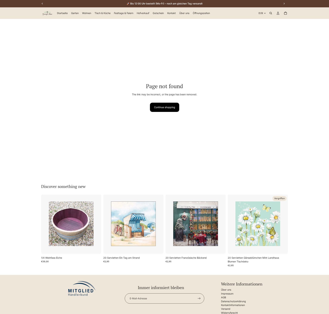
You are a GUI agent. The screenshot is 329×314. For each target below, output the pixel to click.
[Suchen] (271, 13)
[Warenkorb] (285, 13)
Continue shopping (164, 107)
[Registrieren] (199, 298)
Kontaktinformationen (233, 305)
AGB (223, 297)
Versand (225, 308)
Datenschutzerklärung (233, 301)
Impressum (227, 293)
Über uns (226, 289)
